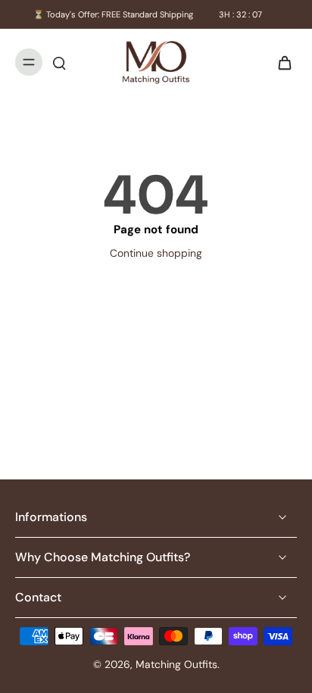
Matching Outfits (176, 664)
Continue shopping (156, 253)
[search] (59, 62)
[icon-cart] (280, 62)
